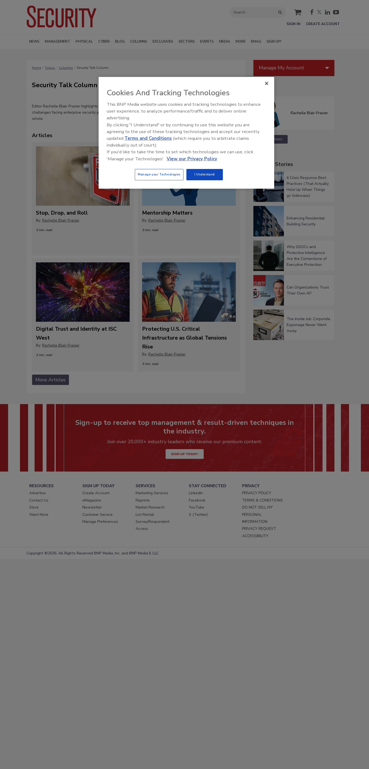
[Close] (267, 83)
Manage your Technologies (159, 174)
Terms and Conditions (148, 138)
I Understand (204, 174)
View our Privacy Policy (192, 159)
